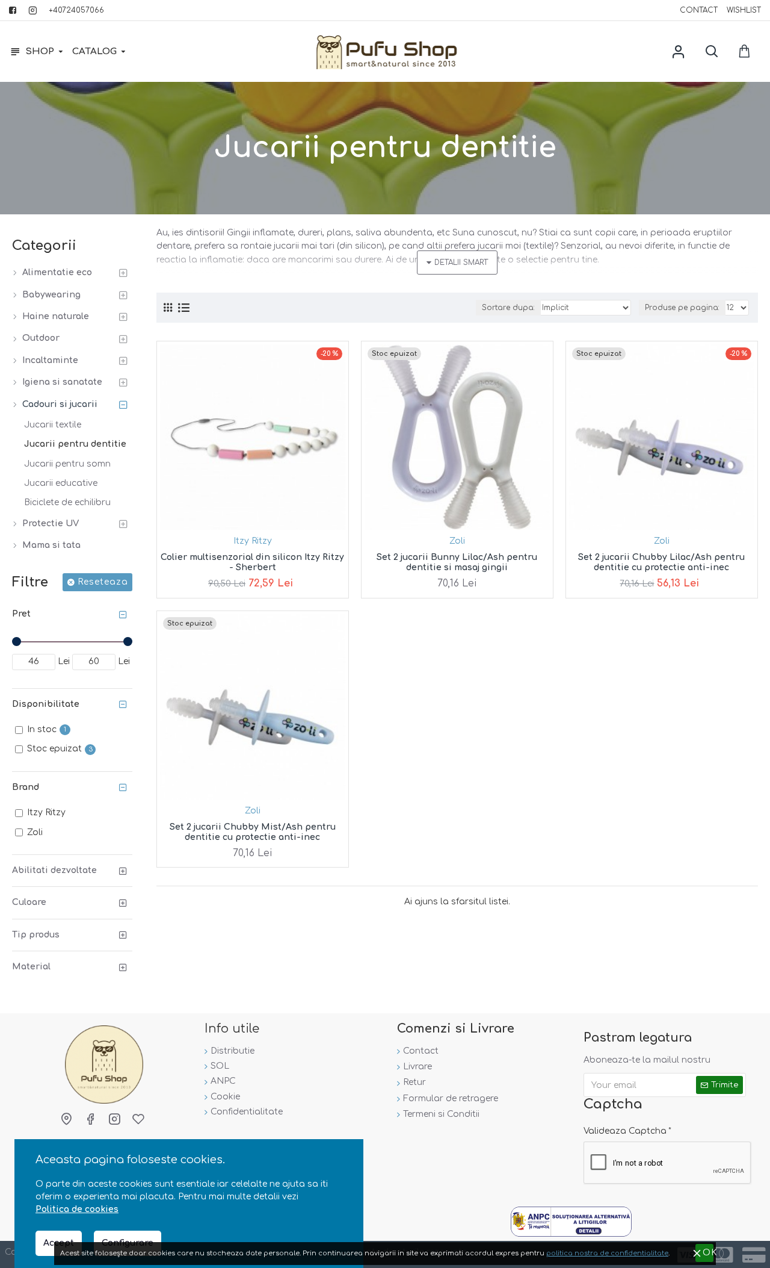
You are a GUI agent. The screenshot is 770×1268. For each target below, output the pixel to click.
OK (708, 1252)
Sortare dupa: (508, 307)
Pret (21, 613)
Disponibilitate (45, 704)
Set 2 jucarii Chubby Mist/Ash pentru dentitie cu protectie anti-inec (253, 832)
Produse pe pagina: (682, 307)
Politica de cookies (77, 1209)
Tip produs (36, 934)
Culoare (29, 902)
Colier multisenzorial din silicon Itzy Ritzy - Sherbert (252, 562)
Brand (25, 787)
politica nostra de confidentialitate (607, 1253)
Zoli (457, 540)
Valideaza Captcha (625, 1131)
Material (31, 966)
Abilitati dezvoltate (54, 870)
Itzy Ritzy (252, 540)
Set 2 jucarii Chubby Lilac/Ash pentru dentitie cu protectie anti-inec (661, 562)
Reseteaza (103, 581)
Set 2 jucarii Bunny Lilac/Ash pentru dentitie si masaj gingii (457, 562)
